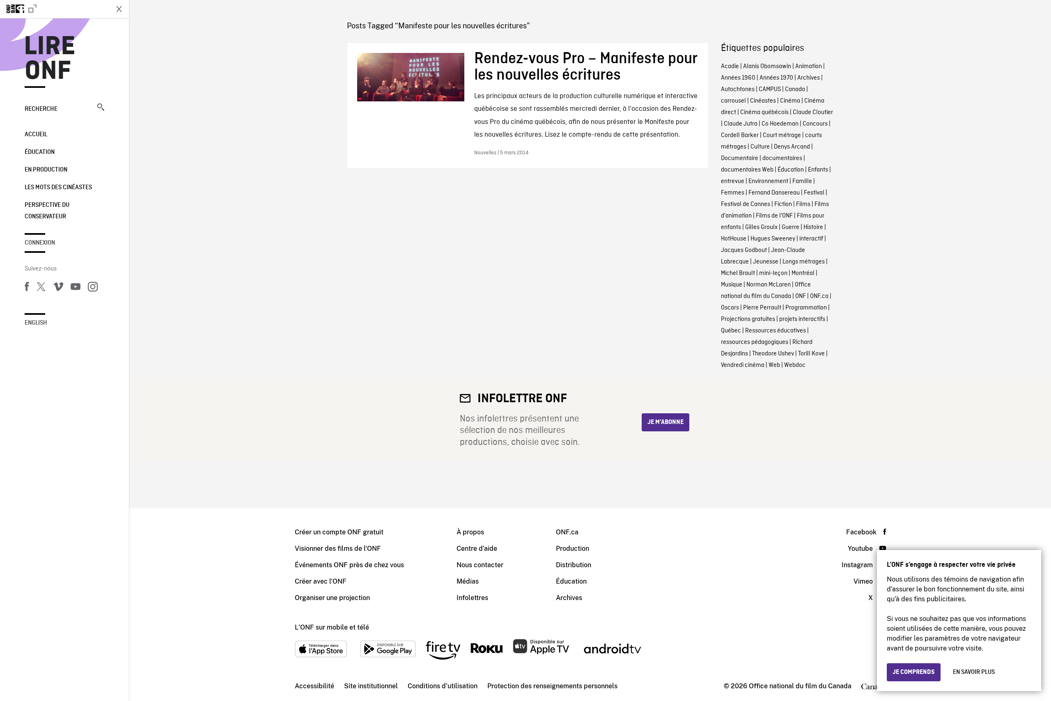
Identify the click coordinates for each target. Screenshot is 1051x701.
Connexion (40, 243)
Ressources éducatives (775, 331)
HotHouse (733, 239)
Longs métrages (804, 262)
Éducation (40, 152)
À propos (470, 532)
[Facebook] (27, 288)
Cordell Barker (740, 135)
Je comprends (914, 672)
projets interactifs (802, 319)
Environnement (768, 181)
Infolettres (472, 598)
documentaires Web (747, 170)
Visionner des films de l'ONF (338, 548)
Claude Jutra (740, 124)
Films (803, 204)
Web (774, 365)
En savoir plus (974, 672)
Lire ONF (50, 59)
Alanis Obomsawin (767, 66)
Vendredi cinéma (742, 365)
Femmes (732, 193)
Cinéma (790, 101)
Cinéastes (763, 101)
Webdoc (794, 365)
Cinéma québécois (764, 112)
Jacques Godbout (744, 250)
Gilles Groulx (761, 227)
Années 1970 (776, 78)
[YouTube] (75, 288)
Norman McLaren (768, 285)
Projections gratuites (748, 319)
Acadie (730, 66)
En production (46, 170)
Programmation (806, 308)
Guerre (790, 227)
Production (572, 548)
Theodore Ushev (773, 354)
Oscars (730, 308)
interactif (811, 239)
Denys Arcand (792, 147)
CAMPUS (770, 89)
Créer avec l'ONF (321, 581)
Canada (795, 89)
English (36, 323)
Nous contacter (480, 565)
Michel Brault (738, 273)
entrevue (732, 181)
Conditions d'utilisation (442, 686)
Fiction (783, 204)
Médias (468, 581)
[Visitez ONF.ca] (54, 9)
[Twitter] (41, 288)
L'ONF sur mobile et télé (332, 627)
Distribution (573, 565)
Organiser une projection (332, 598)
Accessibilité (314, 686)
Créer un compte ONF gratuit (339, 532)
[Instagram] (93, 288)
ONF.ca (819, 296)
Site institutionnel (371, 686)
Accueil (36, 134)
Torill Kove (811, 354)
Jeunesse (765, 262)
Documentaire (739, 158)
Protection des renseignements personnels (552, 686)
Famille (802, 181)
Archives (808, 78)
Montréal (803, 273)
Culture (760, 147)
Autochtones (738, 89)
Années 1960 (738, 78)
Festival (814, 193)
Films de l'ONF (774, 216)
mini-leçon (773, 273)
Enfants (818, 170)
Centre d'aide (477, 548)
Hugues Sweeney (772, 239)
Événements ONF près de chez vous (349, 565)
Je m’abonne (665, 422)
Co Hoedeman (780, 124)
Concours (815, 124)
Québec (731, 331)
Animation (808, 66)
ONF (800, 296)
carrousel (733, 101)
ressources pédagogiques (754, 342)
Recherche (41, 109)
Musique (731, 285)
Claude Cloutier (813, 112)
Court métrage (782, 135)
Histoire (813, 227)
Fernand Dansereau (774, 193)
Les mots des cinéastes (58, 187)
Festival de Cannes (745, 204)
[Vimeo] (58, 288)
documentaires (782, 158)
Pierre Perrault (762, 308)
